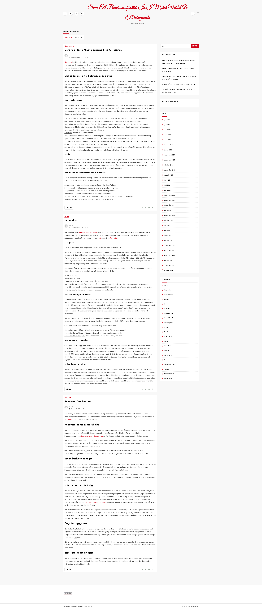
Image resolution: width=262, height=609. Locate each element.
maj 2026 (167, 130)
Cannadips (70, 220)
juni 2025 (167, 185)
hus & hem (68, 398)
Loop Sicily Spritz (70, 135)
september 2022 (169, 245)
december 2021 (169, 250)
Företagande (69, 46)
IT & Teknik (168, 336)
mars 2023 (167, 230)
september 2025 (169, 170)
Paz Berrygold (69, 141)
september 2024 (169, 205)
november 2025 (169, 160)
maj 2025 (167, 190)
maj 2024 (167, 210)
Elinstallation (168, 313)
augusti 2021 (168, 270)
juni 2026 (167, 125)
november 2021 (169, 255)
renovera (70, 419)
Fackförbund (168, 318)
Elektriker (167, 308)
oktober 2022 (168, 240)
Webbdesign (168, 378)
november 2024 (169, 200)
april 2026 (167, 135)
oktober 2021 (168, 260)
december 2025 (169, 155)
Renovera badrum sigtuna (95, 502)
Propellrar (167, 346)
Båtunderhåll (168, 294)
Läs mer (69, 208)
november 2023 (169, 215)
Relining (166, 350)
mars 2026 (167, 140)
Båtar (166, 285)
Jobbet (166, 341)
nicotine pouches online (88, 232)
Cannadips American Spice (74, 336)
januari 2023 (168, 235)
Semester (167, 360)
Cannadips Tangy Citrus (73, 333)
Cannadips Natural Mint (73, 330)
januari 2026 (168, 150)
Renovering (168, 355)
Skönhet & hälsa (169, 364)
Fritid (66, 216)
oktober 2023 (168, 220)
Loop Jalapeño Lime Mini (74, 124)
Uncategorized (169, 374)
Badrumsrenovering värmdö (92, 436)
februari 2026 (168, 145)
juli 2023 (167, 225)
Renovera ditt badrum (77, 402)
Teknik (166, 369)
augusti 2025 (168, 175)
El (164, 304)
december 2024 (169, 195)
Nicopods (68, 62)
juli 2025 (167, 180)
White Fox (68, 133)
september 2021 (169, 265)
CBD (99, 238)
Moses (71, 55)
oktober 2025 (168, 165)
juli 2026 (167, 120)
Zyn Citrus (68, 118)
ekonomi (167, 299)
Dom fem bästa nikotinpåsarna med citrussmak (93, 50)
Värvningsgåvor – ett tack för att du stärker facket (178, 84)
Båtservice (167, 290)
